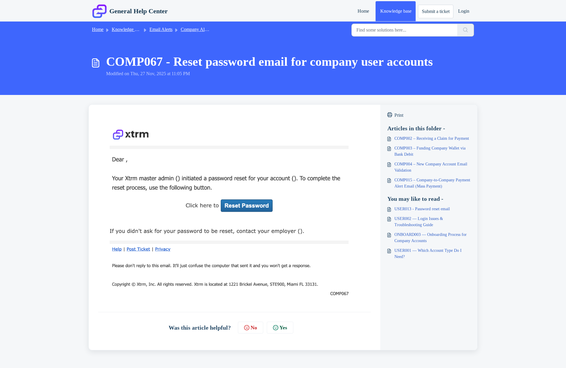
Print (398, 115)
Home (363, 11)
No (254, 328)
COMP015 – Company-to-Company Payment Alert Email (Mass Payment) (432, 183)
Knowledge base (396, 11)
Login (463, 11)
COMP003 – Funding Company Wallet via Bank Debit (429, 151)
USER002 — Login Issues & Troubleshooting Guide (418, 221)
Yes (283, 328)
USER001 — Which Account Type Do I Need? (428, 253)
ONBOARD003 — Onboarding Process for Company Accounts (430, 237)
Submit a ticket (436, 11)
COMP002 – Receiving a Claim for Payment (431, 138)
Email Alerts (160, 29)
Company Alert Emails (202, 29)
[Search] (465, 30)
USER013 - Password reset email (422, 209)
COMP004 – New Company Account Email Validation (430, 167)
